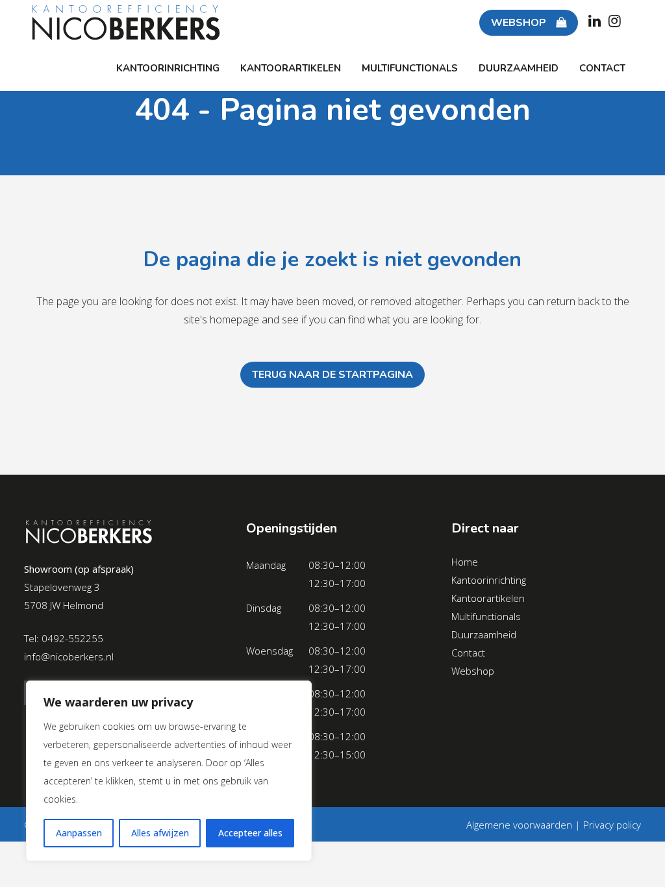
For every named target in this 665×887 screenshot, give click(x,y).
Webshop (472, 670)
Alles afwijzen (160, 833)
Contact (468, 652)
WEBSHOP (518, 23)
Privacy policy (612, 824)
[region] (169, 771)
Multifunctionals (486, 616)
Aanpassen (79, 833)
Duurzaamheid (483, 634)
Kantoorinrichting (488, 579)
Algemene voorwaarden (519, 824)
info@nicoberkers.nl (69, 656)
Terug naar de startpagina (332, 375)
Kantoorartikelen (488, 598)
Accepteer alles (250, 833)
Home (464, 561)
